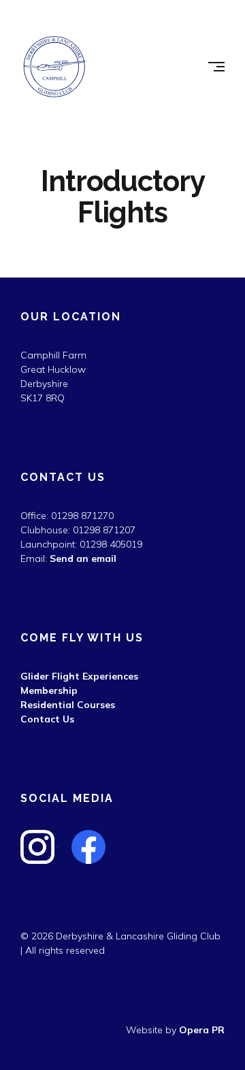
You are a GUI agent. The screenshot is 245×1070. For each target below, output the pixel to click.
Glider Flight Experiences (79, 676)
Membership (49, 690)
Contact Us (47, 719)
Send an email (83, 558)
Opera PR (202, 1030)
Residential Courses (67, 705)
